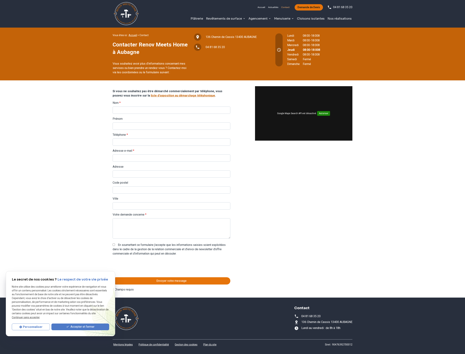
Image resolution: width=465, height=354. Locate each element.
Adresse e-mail (123, 150)
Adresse (118, 166)
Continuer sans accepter (26, 317)
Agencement (258, 19)
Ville (115, 198)
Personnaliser (33, 327)
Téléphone (120, 134)
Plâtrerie (197, 19)
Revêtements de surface (224, 19)
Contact (285, 7)
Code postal (120, 182)
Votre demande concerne (129, 214)
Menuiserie (282, 19)
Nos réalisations (339, 19)
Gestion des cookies (186, 344)
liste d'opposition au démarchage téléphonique (183, 95)
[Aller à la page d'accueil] (126, 13)
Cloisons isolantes (311, 19)
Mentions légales (123, 344)
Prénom (118, 118)
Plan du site (210, 344)
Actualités (273, 7)
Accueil (261, 7)
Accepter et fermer (82, 327)
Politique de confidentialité (154, 344)
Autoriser (323, 113)
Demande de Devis (309, 7)
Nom (117, 103)
